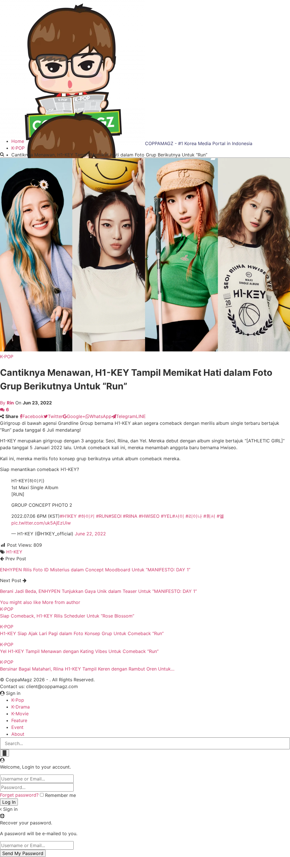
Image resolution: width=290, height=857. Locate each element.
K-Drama (20, 707)
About (17, 734)
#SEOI (114, 516)
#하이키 (86, 516)
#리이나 (193, 516)
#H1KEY (68, 516)
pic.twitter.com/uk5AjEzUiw (41, 523)
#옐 (220, 516)
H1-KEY (14, 552)
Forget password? (19, 795)
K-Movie (20, 713)
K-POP (6, 356)
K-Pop (17, 700)
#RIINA (130, 516)
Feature (19, 720)
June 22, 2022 (90, 533)
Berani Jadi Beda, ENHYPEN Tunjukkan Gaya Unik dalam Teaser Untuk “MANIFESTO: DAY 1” (98, 591)
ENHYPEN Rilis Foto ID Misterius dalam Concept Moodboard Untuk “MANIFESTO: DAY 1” (95, 569)
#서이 (178, 516)
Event (17, 727)
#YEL (166, 516)
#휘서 (209, 516)
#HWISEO (149, 516)
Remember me (60, 795)
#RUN (102, 516)
